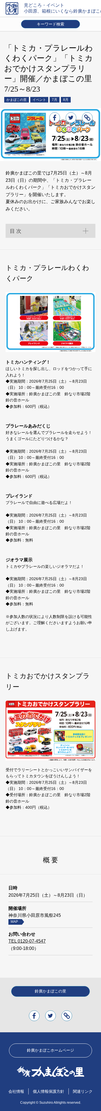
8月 (65, 100)
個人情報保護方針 (48, 1091)
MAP (14, 922)
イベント (39, 100)
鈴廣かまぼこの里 (50, 991)
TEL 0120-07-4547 (27, 941)
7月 (54, 100)
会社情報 (16, 1091)
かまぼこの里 (16, 100)
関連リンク (83, 1091)
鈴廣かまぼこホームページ (50, 1050)
